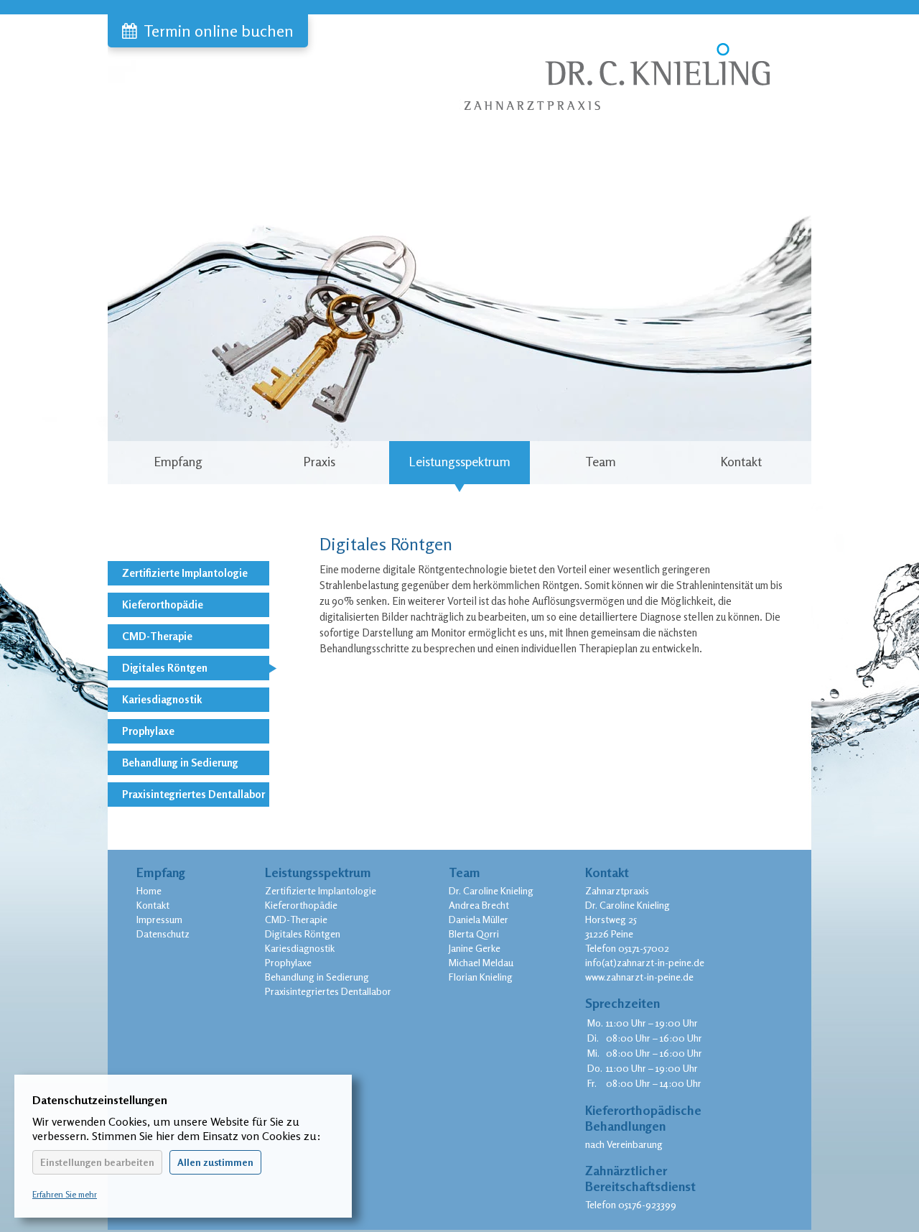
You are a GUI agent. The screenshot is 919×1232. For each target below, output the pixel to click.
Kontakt (741, 461)
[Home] (616, 63)
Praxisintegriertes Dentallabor (193, 794)
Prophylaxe (148, 731)
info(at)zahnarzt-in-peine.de (644, 962)
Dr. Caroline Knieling (491, 890)
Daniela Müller (478, 919)
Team (600, 461)
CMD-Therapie (157, 636)
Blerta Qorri (474, 933)
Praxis (319, 461)
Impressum (159, 919)
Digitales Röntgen (164, 668)
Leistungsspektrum (459, 461)
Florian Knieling (481, 977)
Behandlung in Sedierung (180, 762)
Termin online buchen (219, 31)
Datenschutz (163, 933)
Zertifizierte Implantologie (185, 573)
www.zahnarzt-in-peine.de (639, 977)
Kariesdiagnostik (162, 699)
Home (149, 890)
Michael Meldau (481, 962)
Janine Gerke (474, 948)
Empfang (178, 461)
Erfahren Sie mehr (64, 1194)
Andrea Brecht (479, 905)
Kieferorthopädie (162, 604)
